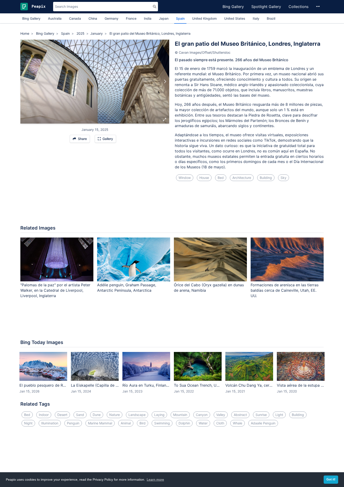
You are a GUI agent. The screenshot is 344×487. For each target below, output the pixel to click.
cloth (220, 423)
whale (237, 423)
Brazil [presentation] (271, 18)
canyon (202, 415)
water (203, 423)
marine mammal (100, 423)
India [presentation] (147, 18)
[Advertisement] (172, 206)
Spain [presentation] (180, 18)
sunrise (261, 415)
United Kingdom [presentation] (204, 18)
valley (220, 415)
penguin (73, 423)
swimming (162, 423)
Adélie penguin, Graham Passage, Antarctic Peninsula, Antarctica (126, 288)
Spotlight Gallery (266, 6)
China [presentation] (92, 18)
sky (283, 178)
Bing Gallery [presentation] (31, 18)
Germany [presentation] (111, 18)
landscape (137, 415)
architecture (241, 178)
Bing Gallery (233, 6)
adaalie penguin (263, 423)
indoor (44, 415)
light (279, 415)
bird (142, 423)
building (266, 178)
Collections (298, 6)
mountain (180, 415)
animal (126, 423)
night (28, 423)
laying (159, 415)
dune (97, 415)
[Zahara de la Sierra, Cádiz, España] (24, 81)
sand (80, 415)
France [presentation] (131, 18)
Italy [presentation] (256, 18)
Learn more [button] (155, 479)
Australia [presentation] (55, 18)
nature (114, 415)
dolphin (184, 423)
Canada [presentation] (75, 18)
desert (62, 415)
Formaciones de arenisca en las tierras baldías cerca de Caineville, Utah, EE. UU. (284, 290)
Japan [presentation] (163, 18)
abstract (240, 415)
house (204, 178)
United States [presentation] (234, 18)
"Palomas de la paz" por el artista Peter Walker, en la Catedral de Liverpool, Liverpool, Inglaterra (55, 290)
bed (221, 178)
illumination (49, 423)
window (185, 178)
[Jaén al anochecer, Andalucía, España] (165, 81)
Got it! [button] (330, 479)
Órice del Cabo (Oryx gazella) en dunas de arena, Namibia (209, 288)
